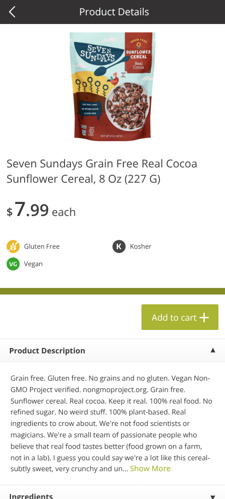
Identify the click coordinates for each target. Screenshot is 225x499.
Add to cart (174, 317)
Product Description (47, 351)
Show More (150, 469)
